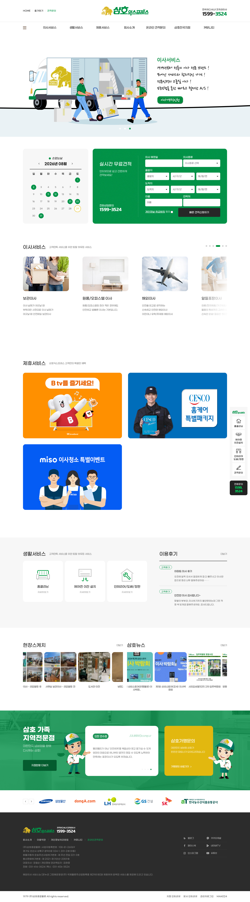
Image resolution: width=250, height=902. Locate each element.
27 (63, 208)
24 (41, 208)
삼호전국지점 (182, 27)
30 (33, 216)
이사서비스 (49, 27)
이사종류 (188, 157)
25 (48, 208)
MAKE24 (222, 896)
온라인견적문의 (95, 840)
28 (70, 208)
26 (55, 208)
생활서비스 (76, 27)
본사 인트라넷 (190, 896)
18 (48, 201)
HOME (26, 11)
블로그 (191, 838)
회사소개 (129, 27)
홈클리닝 (238, 426)
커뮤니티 (209, 27)
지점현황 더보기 (39, 765)
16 (33, 201)
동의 (168, 211)
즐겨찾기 (39, 11)
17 (41, 201)
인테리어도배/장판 (239, 458)
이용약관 (41, 840)
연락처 (186, 196)
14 (70, 194)
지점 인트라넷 (173, 896)
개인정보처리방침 (60, 840)
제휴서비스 (103, 27)
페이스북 (192, 845)
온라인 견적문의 (155, 27)
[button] (206, 246)
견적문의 (238, 473)
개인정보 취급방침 (155, 211)
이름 (147, 196)
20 (63, 201)
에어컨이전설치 (238, 441)
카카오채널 (216, 838)
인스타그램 (193, 853)
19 (55, 201)
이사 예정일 (151, 157)
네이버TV (216, 845)
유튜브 (214, 853)
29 (77, 208)
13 (63, 194)
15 (78, 194)
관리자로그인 (207, 896)
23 (33, 208)
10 (41, 194)
